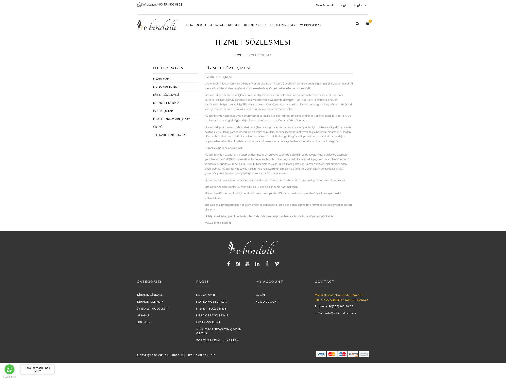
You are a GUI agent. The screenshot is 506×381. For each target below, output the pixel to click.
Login (343, 5)
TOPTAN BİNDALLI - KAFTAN (170, 135)
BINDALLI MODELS (255, 25)
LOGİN (260, 294)
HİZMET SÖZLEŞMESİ (166, 94)
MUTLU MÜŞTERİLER (165, 86)
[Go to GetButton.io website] (9, 377)
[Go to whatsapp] (9, 369)
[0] (367, 23)
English (358, 5)
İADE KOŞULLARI (163, 111)
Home (238, 54)
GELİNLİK (144, 322)
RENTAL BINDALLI (195, 25)
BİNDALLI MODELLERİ (153, 308)
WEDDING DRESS (310, 25)
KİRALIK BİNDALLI (150, 294)
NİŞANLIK (144, 315)
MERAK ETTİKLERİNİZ (166, 102)
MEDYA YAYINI (161, 78)
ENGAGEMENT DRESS (283, 25)
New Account (324, 5)
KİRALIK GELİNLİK (150, 301)
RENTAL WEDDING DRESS (225, 25)
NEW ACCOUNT (267, 301)
